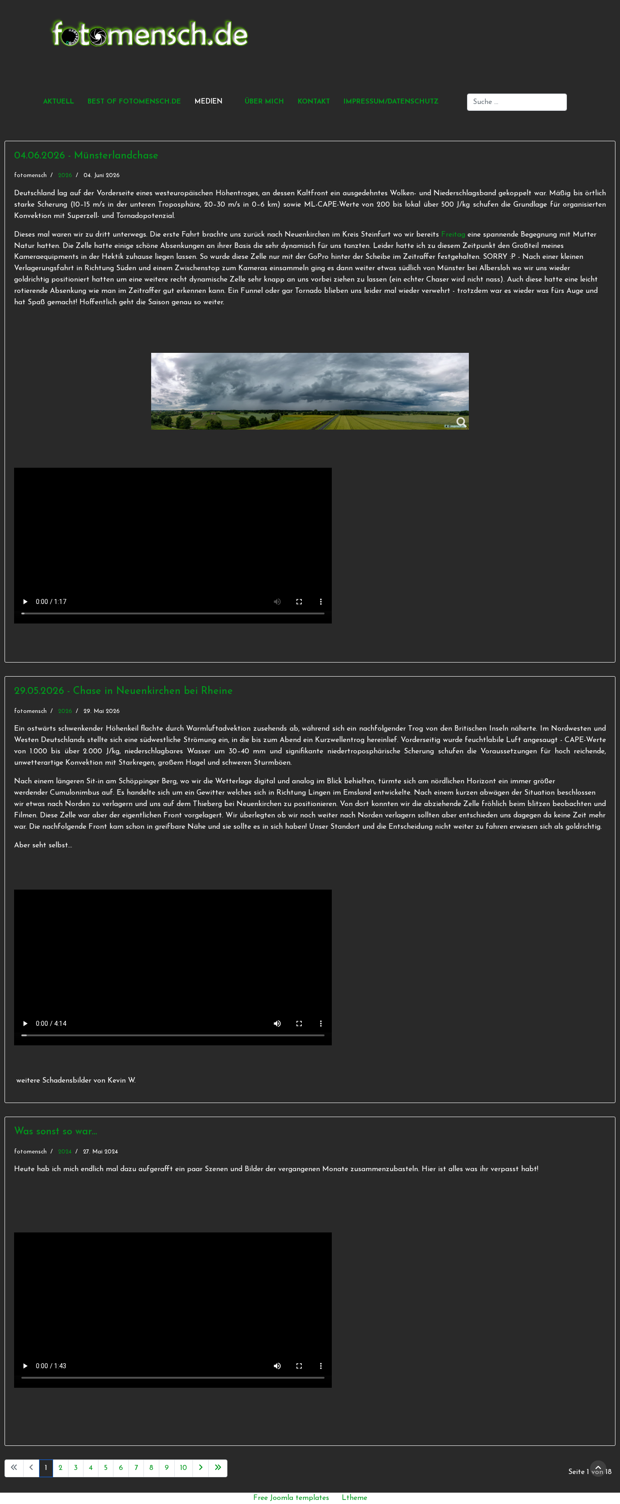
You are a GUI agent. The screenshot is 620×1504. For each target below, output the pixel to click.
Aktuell (58, 102)
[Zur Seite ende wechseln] (217, 1468)
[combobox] (517, 102)
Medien (208, 102)
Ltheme (354, 1498)
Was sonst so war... (55, 1132)
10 (183, 1468)
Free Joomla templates (291, 1498)
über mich (264, 102)
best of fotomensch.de (134, 102)
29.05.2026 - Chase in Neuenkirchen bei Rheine (123, 691)
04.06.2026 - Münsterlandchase (86, 156)
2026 (65, 175)
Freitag (453, 234)
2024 (65, 1152)
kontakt (314, 102)
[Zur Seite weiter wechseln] (200, 1468)
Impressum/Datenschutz (391, 102)
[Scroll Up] (598, 1468)
